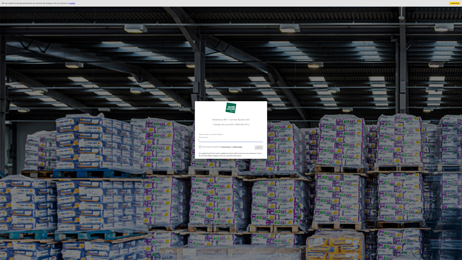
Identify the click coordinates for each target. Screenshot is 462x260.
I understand (454, 3)
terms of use (226, 147)
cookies (72, 3)
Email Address (203, 137)
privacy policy (237, 147)
